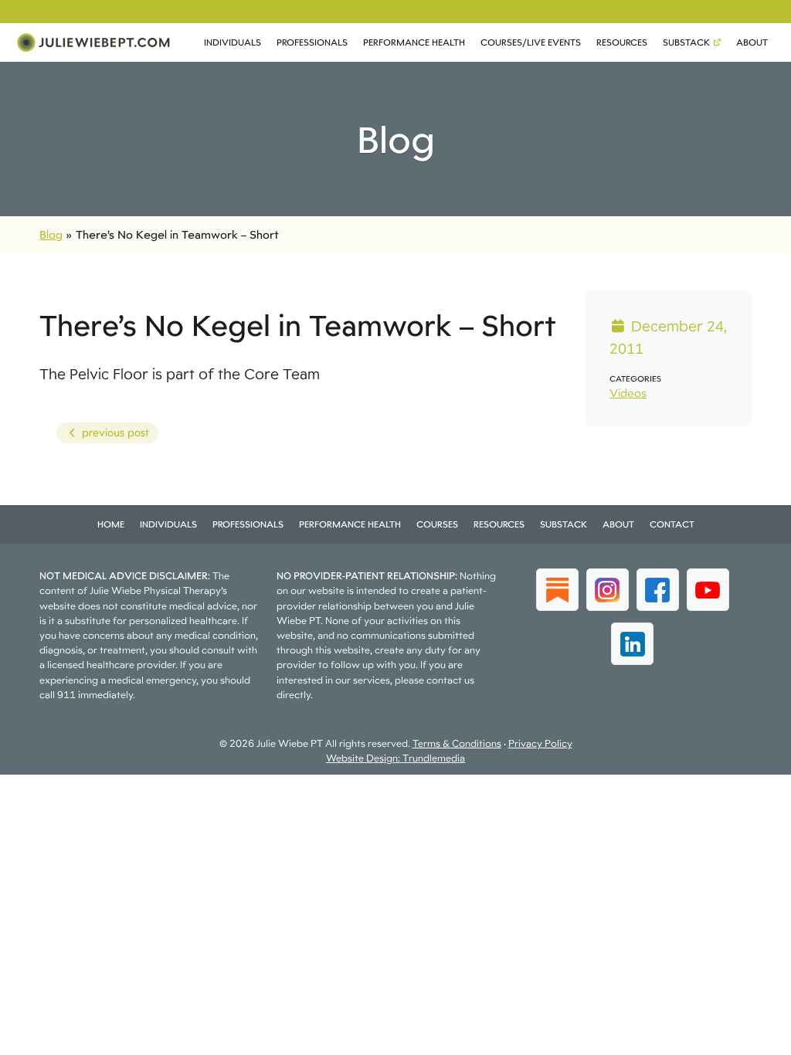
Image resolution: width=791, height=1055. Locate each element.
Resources (621, 42)
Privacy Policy (540, 743)
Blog (51, 234)
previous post (102, 434)
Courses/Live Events (530, 42)
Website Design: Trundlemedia (395, 758)
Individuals (232, 42)
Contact (672, 524)
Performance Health (414, 42)
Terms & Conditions (456, 743)
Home (110, 524)
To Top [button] (750, 1038)
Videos (628, 392)
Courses (437, 524)
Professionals (312, 42)
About (752, 42)
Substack (686, 42)
